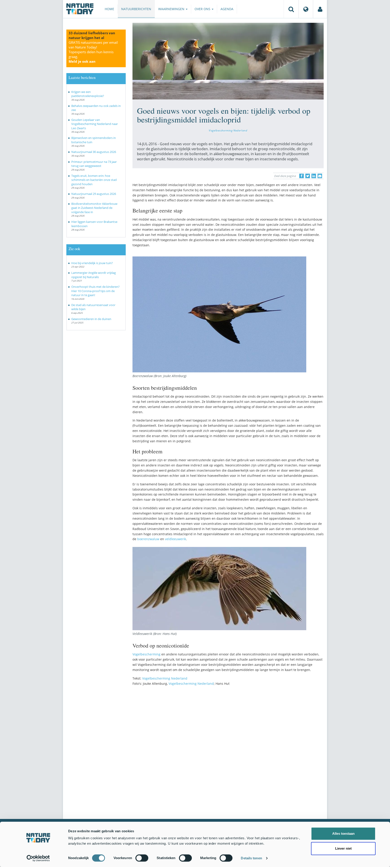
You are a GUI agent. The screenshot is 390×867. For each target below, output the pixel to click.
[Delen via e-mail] (320, 176)
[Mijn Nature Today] (320, 9)
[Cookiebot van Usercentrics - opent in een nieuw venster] (38, 858)
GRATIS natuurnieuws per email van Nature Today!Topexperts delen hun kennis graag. (93, 52)
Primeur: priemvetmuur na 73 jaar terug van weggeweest (94, 164)
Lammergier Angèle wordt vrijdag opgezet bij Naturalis (93, 275)
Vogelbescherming (146, 654)
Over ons (203, 9)
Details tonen (251, 858)
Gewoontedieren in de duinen (91, 319)
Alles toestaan (343, 833)
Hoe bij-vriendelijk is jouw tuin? (92, 263)
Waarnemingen (171, 9)
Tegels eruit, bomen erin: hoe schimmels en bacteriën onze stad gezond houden (94, 180)
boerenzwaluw (148, 539)
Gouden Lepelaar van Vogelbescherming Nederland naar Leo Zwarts (94, 124)
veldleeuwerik (175, 539)
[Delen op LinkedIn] (313, 176)
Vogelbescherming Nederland (228, 130)
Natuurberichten (136, 9)
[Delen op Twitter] (307, 176)
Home (109, 9)
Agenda (227, 9)
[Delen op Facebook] (301, 176)
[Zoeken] (291, 9)
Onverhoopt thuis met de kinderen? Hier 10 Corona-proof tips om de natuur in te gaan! (95, 291)
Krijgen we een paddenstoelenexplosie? (87, 94)
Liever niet (343, 848)
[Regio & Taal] (306, 9)
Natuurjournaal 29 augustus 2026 (93, 194)
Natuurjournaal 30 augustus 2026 (93, 152)
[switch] (141, 858)
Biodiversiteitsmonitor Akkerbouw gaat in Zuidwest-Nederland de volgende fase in (94, 208)
